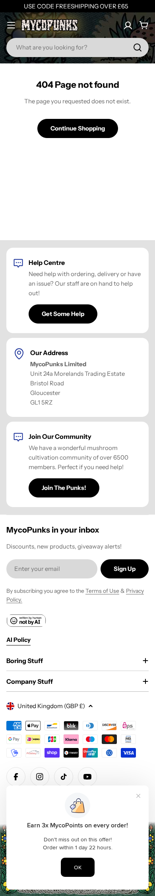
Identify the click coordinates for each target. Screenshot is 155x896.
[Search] (137, 47)
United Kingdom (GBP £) (51, 706)
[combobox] (77, 47)
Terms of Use (102, 590)
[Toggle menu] (11, 25)
